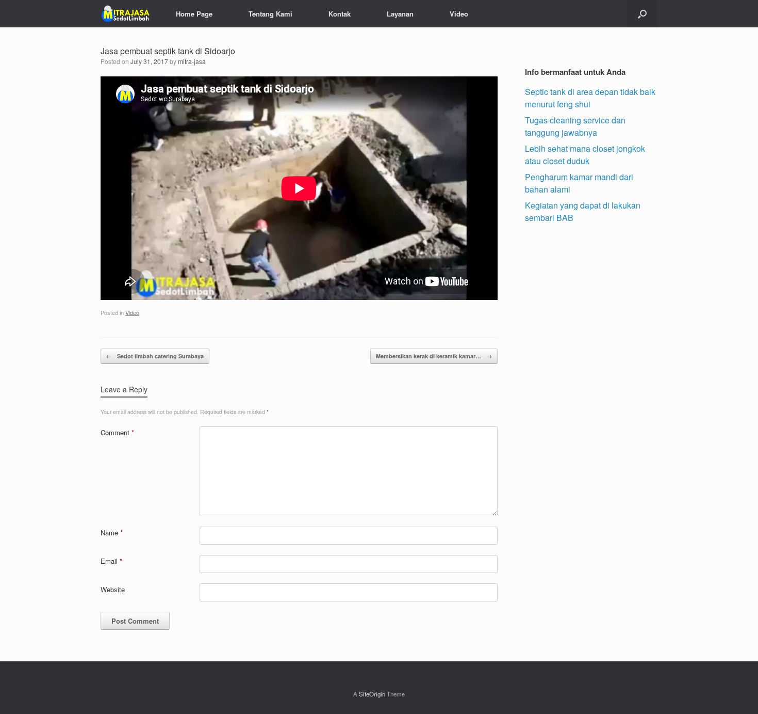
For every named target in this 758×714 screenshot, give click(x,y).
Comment (117, 432)
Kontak (339, 14)
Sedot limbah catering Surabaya (155, 356)
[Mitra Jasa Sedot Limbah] (125, 13)
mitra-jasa (192, 61)
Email (111, 561)
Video (459, 14)
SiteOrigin (372, 694)
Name (112, 532)
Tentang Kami (270, 14)
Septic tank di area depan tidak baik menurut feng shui (590, 98)
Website (113, 589)
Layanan (400, 14)
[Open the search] (642, 13)
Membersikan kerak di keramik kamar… (434, 356)
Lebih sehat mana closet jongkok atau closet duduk (585, 154)
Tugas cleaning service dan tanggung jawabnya (575, 126)
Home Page (194, 14)
